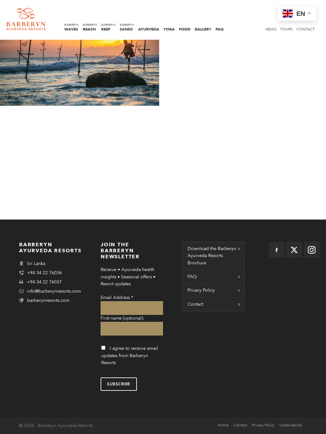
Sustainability (290, 425)
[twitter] (294, 250)
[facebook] (277, 250)
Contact (195, 304)
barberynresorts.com (48, 300)
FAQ (192, 277)
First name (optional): (122, 318)
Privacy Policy (201, 290)
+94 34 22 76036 (44, 273)
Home (223, 425)
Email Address (117, 298)
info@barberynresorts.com (54, 291)
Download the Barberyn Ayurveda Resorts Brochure (212, 256)
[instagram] (312, 250)
